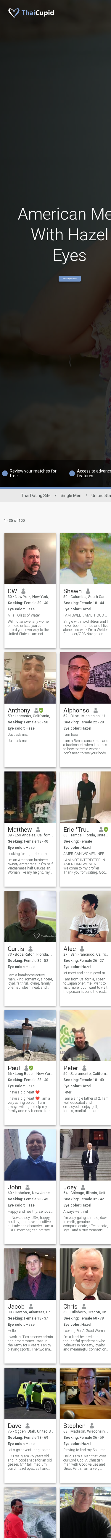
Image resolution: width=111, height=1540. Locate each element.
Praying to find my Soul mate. (86, 1450)
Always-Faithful (75, 1211)
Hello (12, 1331)
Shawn (72, 591)
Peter (70, 1068)
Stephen (74, 1425)
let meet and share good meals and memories (86, 973)
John (14, 1187)
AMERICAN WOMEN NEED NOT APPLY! (86, 854)
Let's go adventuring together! (30, 1450)
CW (12, 591)
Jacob (16, 1306)
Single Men (71, 495)
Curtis (16, 948)
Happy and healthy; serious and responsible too (30, 1211)
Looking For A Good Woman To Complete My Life (86, 1331)
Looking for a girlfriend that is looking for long (30, 854)
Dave (14, 1425)
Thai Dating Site (36, 495)
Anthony (19, 710)
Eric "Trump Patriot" (79, 829)
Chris (70, 1306)
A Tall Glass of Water (24, 615)
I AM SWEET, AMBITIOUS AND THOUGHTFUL (86, 615)
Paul (14, 1068)
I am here (70, 735)
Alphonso (76, 710)
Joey (70, 1187)
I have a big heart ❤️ (24, 1092)
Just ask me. (18, 735)
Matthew (20, 829)
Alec (69, 948)
